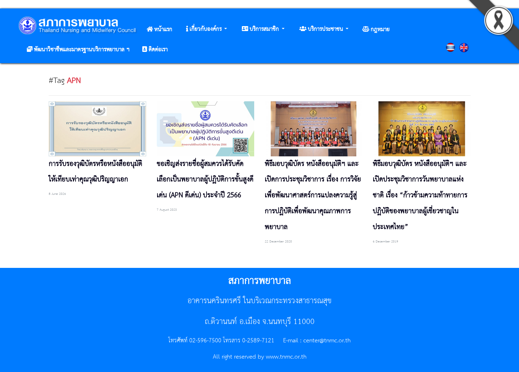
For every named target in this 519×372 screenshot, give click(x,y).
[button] (206, 29)
